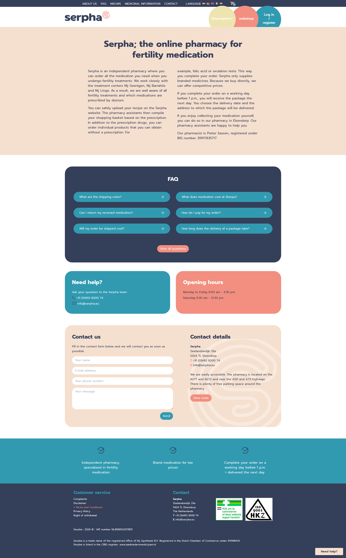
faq (104, 4)
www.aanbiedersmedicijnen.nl (137, 544)
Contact (171, 4)
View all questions (173, 249)
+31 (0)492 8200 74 (89, 298)
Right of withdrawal (85, 515)
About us (90, 4)
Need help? (329, 551)
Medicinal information (143, 4)
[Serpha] (92, 16)
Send (166, 416)
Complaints (80, 499)
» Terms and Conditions (88, 507)
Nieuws (116, 4)
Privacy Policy (82, 511)
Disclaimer (80, 503)
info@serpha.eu (88, 304)
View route (201, 398)
